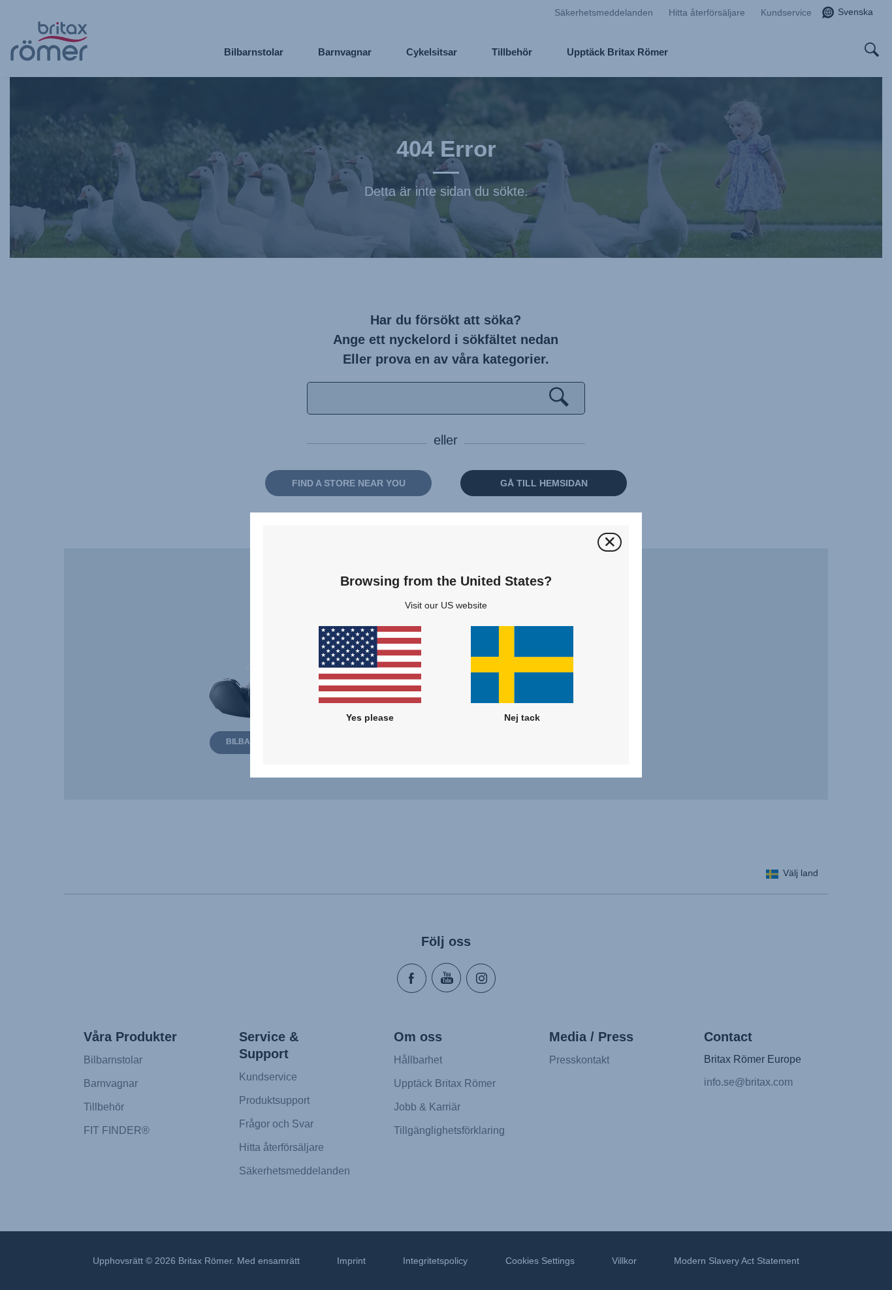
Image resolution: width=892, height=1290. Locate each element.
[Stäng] (609, 542)
